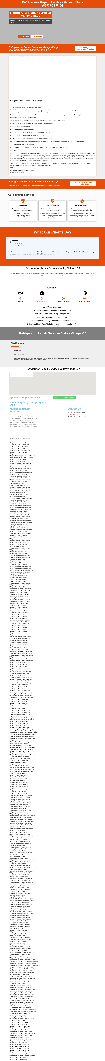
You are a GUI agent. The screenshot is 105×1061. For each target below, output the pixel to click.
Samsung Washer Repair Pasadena (19, 858)
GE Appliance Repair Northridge (18, 721)
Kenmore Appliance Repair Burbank (19, 921)
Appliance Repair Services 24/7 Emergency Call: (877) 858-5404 (28, 401)
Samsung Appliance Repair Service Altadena (22, 993)
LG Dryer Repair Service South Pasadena (21, 980)
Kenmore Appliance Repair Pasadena (20, 681)
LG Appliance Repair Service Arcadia (20, 1004)
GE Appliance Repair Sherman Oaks (19, 727)
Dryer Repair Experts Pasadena (18, 743)
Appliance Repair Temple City (18, 832)
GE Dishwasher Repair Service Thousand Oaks (22, 1009)
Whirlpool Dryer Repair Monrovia (19, 808)
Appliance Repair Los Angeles (18, 1057)
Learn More (24, 37)
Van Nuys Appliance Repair (17, 895)
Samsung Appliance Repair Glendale (19, 889)
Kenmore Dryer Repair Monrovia (18, 782)
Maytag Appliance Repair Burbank (19, 922)
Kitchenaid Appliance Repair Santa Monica (21, 900)
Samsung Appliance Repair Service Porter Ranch (23, 961)
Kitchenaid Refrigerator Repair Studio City (21, 769)
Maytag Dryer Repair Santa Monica (19, 799)
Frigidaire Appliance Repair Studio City (20, 718)
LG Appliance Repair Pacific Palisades (20, 1028)
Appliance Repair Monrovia (17, 827)
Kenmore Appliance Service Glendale (20, 671)
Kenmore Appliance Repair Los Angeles (20, 465)
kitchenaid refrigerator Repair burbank (20, 522)
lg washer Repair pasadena (17, 485)
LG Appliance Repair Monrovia (18, 791)
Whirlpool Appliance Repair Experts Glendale (22, 740)
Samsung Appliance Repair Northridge (20, 692)
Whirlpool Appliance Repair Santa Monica (21, 660)
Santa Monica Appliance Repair (18, 869)
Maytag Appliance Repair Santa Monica (20, 843)
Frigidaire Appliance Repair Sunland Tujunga (22, 716)
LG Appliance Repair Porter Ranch (19, 688)
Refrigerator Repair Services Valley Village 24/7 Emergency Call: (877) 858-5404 (33, 48)
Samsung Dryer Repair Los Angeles (19, 758)
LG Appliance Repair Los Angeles (19, 446)
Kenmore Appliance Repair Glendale (19, 640)
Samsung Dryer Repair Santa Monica (20, 803)
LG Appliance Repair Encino (17, 625)
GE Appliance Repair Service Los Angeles (21, 967)
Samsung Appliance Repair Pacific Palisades (22, 1018)
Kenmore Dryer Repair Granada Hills (19, 1013)
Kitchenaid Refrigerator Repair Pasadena (21, 771)
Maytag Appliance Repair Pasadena (19, 555)
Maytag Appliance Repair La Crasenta (20, 908)
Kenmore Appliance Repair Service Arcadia (21, 1000)
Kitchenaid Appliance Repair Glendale (20, 636)
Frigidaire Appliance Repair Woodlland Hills (22, 719)
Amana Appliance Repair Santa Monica (20, 852)
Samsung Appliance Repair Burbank (19, 620)
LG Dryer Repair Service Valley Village (20, 976)
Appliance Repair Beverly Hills (18, 839)
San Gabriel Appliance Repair (17, 647)
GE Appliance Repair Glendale (18, 633)
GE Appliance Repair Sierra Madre (19, 790)
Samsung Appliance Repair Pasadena (20, 509)
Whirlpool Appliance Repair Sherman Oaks (21, 659)
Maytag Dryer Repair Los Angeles (19, 756)
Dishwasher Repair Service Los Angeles (20, 1006)
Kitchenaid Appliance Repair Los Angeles (21, 898)
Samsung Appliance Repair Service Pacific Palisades (24, 965)
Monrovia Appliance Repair (17, 845)
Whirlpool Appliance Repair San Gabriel (20, 653)
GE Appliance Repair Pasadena (18, 470)
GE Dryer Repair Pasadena (17, 496)
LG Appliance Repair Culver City (18, 448)
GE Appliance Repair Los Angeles (19, 461)
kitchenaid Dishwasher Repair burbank (20, 529)
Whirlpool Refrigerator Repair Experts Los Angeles (24, 749)
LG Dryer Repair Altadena (16, 563)
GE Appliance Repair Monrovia (18, 788)
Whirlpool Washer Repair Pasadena (19, 797)
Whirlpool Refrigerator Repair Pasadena (20, 817)
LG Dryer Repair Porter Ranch (18, 775)
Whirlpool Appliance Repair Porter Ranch (21, 657)
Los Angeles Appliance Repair (18, 884)
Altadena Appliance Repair (17, 856)
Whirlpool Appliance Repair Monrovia (20, 847)
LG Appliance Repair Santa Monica (19, 443)
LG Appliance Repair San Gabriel (18, 649)
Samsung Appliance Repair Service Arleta (21, 991)
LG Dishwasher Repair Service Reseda (20, 1007)
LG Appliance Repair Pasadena (18, 452)
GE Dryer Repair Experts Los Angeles (20, 745)
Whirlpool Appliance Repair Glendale (20, 939)
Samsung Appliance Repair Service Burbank (22, 994)
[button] (12, 355)
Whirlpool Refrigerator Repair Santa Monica (22, 815)
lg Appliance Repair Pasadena (18, 502)
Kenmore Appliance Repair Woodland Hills (21, 913)
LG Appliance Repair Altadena (18, 535)
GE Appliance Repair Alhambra (18, 459)
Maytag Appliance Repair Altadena (19, 476)
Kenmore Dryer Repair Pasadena (18, 577)
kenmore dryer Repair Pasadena (18, 518)
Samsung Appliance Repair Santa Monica (21, 821)
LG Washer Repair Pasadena (17, 863)
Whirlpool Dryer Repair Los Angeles (19, 806)
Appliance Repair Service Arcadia (19, 998)
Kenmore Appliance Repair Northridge (20, 683)
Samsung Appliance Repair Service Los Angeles (23, 959)
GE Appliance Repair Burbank (18, 635)
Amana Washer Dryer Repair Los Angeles (21, 457)
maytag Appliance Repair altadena (19, 500)
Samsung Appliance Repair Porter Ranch (21, 697)
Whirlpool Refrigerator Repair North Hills (21, 814)
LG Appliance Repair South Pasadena (20, 710)
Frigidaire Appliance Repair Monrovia (20, 865)
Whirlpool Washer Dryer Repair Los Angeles (22, 456)
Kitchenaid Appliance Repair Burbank (20, 468)
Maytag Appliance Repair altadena (19, 524)
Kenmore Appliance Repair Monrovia (20, 838)
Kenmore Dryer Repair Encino (18, 1015)
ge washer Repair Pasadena (17, 492)
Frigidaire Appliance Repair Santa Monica (21, 828)
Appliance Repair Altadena (17, 528)
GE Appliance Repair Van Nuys (18, 725)
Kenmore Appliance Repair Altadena (19, 478)
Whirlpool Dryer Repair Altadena (18, 587)
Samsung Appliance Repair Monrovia (20, 849)
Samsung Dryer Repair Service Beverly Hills (22, 978)
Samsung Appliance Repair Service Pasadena (22, 963)
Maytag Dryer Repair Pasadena (18, 559)
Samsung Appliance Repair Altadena (20, 537)
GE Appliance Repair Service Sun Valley (20, 970)
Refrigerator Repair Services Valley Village (33, 181)
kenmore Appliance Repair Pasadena (20, 515)
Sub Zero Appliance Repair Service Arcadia (22, 996)
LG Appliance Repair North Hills (18, 699)
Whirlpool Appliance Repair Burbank (19, 548)
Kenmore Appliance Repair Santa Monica (21, 825)
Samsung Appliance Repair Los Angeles (20, 819)
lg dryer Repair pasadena (16, 483)
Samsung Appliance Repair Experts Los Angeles (23, 732)
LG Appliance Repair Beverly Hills (19, 1054)
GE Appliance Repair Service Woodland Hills (22, 969)
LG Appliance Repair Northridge (18, 684)
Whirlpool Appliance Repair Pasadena (20, 480)
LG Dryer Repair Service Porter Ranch (20, 982)
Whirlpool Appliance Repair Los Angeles (21, 655)
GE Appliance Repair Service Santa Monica (21, 972)
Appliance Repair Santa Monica (18, 876)
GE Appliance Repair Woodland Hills (19, 786)
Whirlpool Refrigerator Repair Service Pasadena (23, 958)
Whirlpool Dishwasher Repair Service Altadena (22, 1011)
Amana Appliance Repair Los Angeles (20, 887)
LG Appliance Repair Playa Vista (18, 950)
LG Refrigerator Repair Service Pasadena (21, 956)
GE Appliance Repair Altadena (18, 531)
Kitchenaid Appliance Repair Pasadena (20, 472)
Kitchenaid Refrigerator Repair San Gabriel (21, 767)
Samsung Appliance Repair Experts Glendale (22, 738)
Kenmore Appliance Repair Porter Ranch (21, 679)
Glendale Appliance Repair (17, 935)
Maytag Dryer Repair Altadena (18, 526)
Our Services (37, 37)
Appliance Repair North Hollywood (19, 834)
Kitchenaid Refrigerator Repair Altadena (21, 570)
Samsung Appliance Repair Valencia (19, 1037)
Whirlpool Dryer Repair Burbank (18, 551)
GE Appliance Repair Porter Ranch (19, 723)
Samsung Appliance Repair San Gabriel (20, 651)
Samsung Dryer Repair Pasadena (18, 511)
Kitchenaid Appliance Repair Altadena (20, 566)
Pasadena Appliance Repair (17, 854)
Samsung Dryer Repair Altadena (18, 598)
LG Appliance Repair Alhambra (18, 467)
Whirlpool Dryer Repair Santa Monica (20, 810)
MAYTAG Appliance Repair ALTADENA (20, 498)
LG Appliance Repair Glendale (18, 631)
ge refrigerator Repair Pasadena (18, 494)
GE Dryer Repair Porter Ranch (18, 777)
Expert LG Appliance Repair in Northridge (21, 729)
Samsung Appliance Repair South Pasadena (22, 1055)
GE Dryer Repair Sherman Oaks (18, 779)
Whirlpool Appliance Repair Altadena (20, 533)
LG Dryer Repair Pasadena (17, 773)
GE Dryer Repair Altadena (16, 546)
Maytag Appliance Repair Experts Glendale (21, 736)
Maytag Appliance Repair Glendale (19, 638)
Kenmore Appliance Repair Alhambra (20, 463)
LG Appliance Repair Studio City (18, 708)
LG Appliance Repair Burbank (17, 670)
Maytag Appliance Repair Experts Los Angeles (22, 734)
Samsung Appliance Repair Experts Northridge (23, 731)
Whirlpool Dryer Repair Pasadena (19, 812)
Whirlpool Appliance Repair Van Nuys (20, 985)
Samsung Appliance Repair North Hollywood (22, 1033)
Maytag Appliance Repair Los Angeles (20, 904)
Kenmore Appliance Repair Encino (19, 915)
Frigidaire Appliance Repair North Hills (20, 714)
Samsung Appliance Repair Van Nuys (20, 987)
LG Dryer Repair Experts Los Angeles (20, 742)
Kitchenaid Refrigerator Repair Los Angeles (22, 766)
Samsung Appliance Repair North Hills (20, 695)
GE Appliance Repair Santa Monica (19, 454)
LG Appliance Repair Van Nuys (18, 983)
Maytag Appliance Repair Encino (18, 886)
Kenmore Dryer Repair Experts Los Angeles (22, 747)
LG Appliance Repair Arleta (17, 614)
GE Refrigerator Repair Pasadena (19, 1044)
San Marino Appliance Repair (17, 762)
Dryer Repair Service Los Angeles (19, 974)
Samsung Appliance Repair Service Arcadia (22, 1002)
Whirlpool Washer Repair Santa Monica (20, 795)
